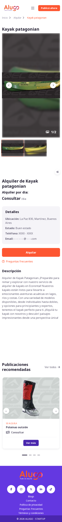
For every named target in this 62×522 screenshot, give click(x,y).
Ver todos (50, 367)
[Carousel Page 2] (30, 455)
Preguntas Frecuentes (31, 508)
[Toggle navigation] (33, 8)
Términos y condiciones (31, 513)
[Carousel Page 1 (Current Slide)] (24, 455)
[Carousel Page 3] (34, 455)
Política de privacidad (31, 504)
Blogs (31, 496)
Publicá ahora (49, 8)
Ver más (31, 442)
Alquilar (17, 17)
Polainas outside (17, 427)
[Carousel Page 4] (38, 455)
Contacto (31, 500)
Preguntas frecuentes (19, 261)
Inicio (5, 17)
